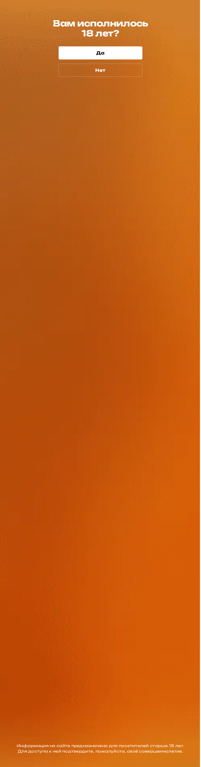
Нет (100, 70)
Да (100, 53)
